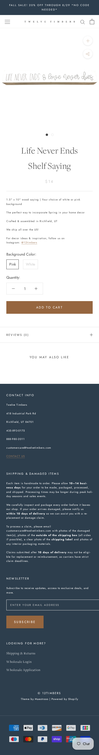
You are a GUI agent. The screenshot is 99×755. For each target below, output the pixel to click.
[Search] (82, 21)
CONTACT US (15, 456)
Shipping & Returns (21, 653)
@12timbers (29, 242)
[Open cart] (92, 21)
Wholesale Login (19, 662)
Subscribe (25, 622)
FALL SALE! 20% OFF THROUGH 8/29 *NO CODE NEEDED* (49, 7)
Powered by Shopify (64, 699)
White (30, 264)
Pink (12, 264)
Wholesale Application (23, 670)
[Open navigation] (7, 21)
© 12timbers (49, 693)
